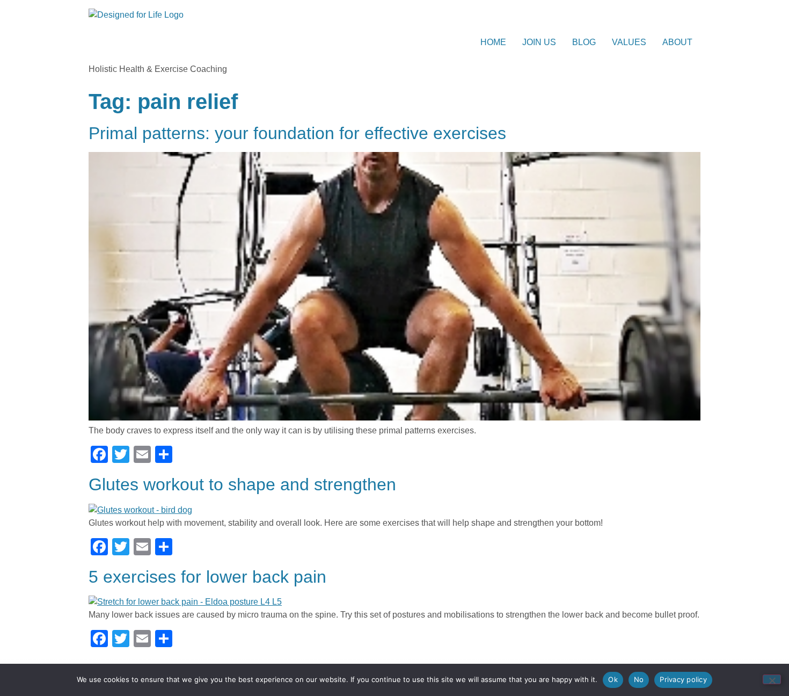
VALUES (629, 42)
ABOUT (677, 42)
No (639, 679)
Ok (613, 679)
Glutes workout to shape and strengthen (242, 484)
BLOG (584, 42)
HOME (493, 42)
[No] (772, 679)
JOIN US (539, 42)
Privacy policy (683, 679)
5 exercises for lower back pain (207, 576)
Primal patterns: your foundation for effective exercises (297, 133)
